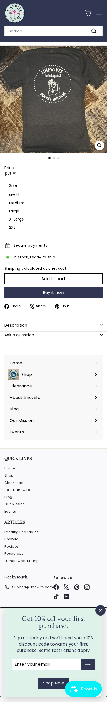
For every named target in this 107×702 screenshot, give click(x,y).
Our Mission (14, 504)
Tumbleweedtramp (21, 560)
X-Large (16, 219)
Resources (13, 553)
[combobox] (53, 31)
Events (10, 511)
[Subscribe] (88, 664)
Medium (16, 203)
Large (14, 211)
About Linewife (17, 489)
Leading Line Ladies (21, 532)
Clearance (13, 482)
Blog (8, 497)
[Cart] (88, 13)
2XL (12, 227)
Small (14, 195)
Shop (9, 475)
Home (9, 468)
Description (15, 325)
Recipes (11, 546)
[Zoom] (99, 145)
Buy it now (53, 292)
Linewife (11, 539)
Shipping (12, 268)
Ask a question (19, 335)
